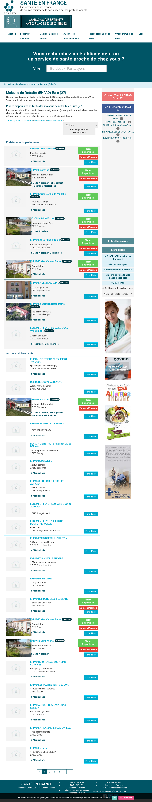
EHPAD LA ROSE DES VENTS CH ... (118, 132)
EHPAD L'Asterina (39, 170)
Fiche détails (91, 162)
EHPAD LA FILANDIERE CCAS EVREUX (50, 727)
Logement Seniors (25, 36)
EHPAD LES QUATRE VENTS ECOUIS (49, 684)
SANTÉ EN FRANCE (36, 784)
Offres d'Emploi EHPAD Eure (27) (118, 97)
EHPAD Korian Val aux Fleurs (45, 261)
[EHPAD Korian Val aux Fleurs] (18, 269)
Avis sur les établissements (71, 36)
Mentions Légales (119, 788)
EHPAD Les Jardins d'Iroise (45, 240)
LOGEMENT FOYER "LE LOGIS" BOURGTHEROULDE (46, 522)
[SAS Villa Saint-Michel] (18, 226)
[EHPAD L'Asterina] (18, 177)
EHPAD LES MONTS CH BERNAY (47, 423)
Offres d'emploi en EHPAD (124, 36)
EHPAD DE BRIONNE (41, 578)
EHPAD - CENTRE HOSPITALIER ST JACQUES (48, 360)
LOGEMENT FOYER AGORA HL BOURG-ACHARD (51, 505)
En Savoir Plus (126, 797)
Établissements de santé (48, 36)
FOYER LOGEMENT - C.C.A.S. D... (118, 138)
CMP (82, 783)
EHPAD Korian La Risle (42, 148)
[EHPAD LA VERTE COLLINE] (18, 290)
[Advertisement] (118, 190)
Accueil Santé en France (15, 84)
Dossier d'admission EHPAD (118, 269)
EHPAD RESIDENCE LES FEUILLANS (49, 598)
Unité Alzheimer (54, 120)
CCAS (76, 783)
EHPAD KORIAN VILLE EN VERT (46, 558)
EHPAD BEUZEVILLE (41, 460)
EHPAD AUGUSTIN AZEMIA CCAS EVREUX (48, 706)
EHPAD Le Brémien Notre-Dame (47, 303)
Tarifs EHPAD (118, 283)
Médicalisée (40, 120)
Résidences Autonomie (77, 793)
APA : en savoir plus (118, 264)
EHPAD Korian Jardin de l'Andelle (48, 194)
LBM (82, 785)
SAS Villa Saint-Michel (42, 218)
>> (69, 772)
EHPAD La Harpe (39, 748)
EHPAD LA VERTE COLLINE (44, 282)
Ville (37, 68)
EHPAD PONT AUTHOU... (116, 122)
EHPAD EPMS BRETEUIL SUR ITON (48, 538)
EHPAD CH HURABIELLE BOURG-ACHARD (47, 482)
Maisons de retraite (77, 788)
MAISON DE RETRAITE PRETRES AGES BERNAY (50, 445)
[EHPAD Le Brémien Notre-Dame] (18, 312)
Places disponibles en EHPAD (99, 36)
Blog (141, 34)
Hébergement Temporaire (20, 120)
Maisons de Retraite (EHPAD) (42, 84)
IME (77, 785)
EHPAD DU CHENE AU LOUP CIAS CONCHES (48, 663)
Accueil (12, 34)
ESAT (72, 785)
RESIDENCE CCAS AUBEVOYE (46, 382)
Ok (114, 797)
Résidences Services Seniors (77, 790)
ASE (71, 783)
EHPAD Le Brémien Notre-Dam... (118, 125)
